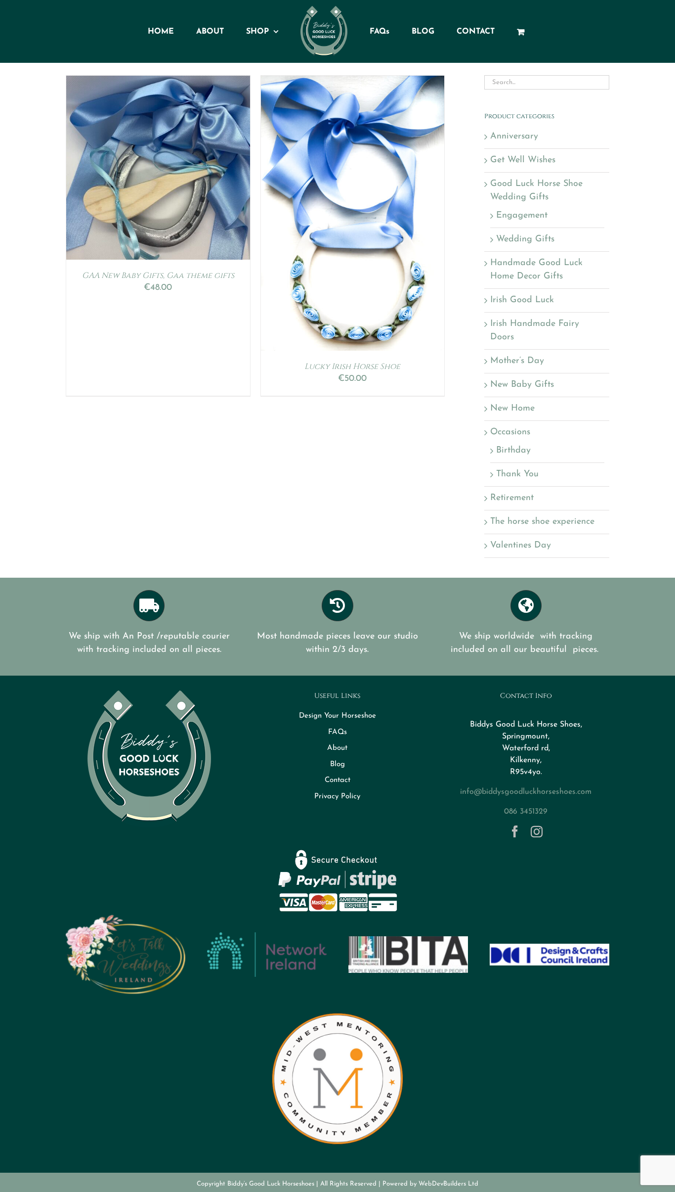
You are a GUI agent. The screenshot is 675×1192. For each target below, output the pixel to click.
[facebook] (515, 831)
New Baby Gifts (522, 384)
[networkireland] (267, 936)
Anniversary (514, 136)
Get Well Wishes (522, 160)
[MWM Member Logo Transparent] (337, 1009)
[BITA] (408, 940)
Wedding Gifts (525, 239)
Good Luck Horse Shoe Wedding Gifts (536, 191)
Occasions (510, 432)
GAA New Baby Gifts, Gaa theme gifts (158, 275)
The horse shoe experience (542, 521)
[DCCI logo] (549, 948)
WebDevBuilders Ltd (448, 1184)
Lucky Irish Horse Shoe (352, 366)
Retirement (512, 498)
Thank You (517, 474)
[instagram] (537, 831)
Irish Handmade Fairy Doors (534, 331)
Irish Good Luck (522, 300)
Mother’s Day (517, 361)
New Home (512, 408)
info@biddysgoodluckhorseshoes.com (525, 792)
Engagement (522, 215)
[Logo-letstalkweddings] (125, 919)
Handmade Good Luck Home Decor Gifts (536, 270)
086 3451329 (526, 812)
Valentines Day (520, 545)
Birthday (513, 450)
